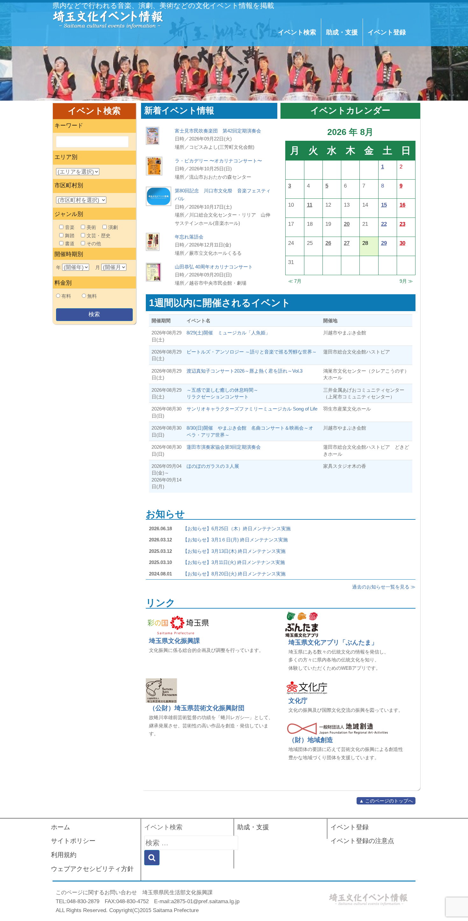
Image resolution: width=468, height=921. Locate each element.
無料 (92, 296)
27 (347, 243)
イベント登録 (387, 32)
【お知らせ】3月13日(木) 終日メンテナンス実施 (234, 551)
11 (309, 205)
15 (384, 205)
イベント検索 (297, 32)
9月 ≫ (406, 281)
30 (402, 243)
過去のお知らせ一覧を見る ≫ (383, 586)
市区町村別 (68, 185)
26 (328, 243)
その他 (94, 243)
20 (347, 224)
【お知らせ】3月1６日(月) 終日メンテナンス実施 (235, 539)
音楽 (69, 227)
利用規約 (63, 854)
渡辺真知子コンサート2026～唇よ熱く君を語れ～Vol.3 (244, 371)
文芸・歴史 (98, 235)
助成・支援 (342, 32)
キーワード (68, 125)
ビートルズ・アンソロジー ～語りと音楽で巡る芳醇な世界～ (252, 351)
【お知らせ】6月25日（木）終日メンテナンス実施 (237, 528)
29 (384, 243)
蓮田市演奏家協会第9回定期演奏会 (224, 447)
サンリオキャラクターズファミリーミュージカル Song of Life (252, 408)
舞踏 (69, 235)
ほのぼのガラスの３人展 (213, 466)
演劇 (113, 227)
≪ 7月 (294, 281)
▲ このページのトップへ (386, 800)
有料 (66, 296)
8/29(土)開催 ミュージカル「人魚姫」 (228, 332)
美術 (91, 227)
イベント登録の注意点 (362, 840)
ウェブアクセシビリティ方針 (92, 868)
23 (402, 224)
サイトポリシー (73, 840)
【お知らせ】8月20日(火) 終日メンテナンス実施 (234, 573)
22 (384, 224)
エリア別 (65, 157)
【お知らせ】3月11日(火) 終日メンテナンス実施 (234, 562)
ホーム (60, 827)
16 (402, 205)
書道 (69, 243)
